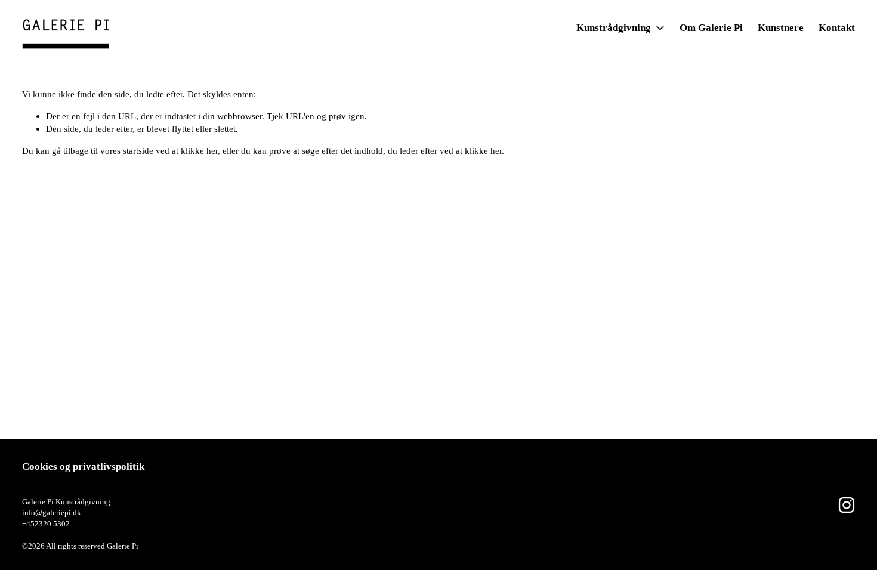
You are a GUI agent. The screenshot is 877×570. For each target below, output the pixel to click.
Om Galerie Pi (711, 27)
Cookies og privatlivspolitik (83, 466)
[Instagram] (846, 505)
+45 (28, 523)
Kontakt (837, 27)
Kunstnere (781, 27)
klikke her (199, 150)
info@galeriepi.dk (51, 512)
